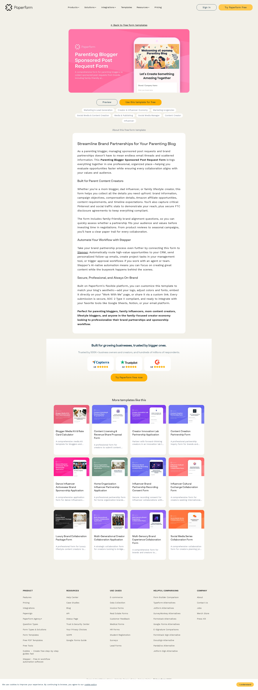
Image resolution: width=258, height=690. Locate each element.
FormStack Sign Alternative (166, 635)
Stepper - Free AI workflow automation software (36, 660)
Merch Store (203, 613)
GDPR (69, 635)
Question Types (30, 624)
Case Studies (72, 603)
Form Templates (31, 635)
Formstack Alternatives (164, 619)
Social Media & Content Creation (93, 115)
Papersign (27, 613)
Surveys (114, 640)
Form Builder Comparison (166, 597)
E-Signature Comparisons (166, 629)
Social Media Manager (149, 115)
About (200, 597)
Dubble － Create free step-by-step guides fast (40, 652)
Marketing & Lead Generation (98, 110)
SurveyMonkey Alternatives (167, 613)
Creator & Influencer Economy (133, 110)
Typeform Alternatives (164, 603)
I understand (245, 684)
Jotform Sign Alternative (165, 651)
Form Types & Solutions (34, 629)
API (67, 613)
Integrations (29, 608)
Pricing (158, 7)
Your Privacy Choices (76, 629)
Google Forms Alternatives (166, 624)
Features (27, 597)
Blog (68, 608)
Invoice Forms (117, 608)
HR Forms (115, 629)
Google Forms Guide (76, 640)
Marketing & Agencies (163, 110)
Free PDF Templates (33, 640)
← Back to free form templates (129, 25)
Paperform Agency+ (32, 619)
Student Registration (120, 635)
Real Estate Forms (119, 613)
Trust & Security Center (77, 624)
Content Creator (173, 115)
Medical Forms (117, 624)
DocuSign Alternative (163, 640)
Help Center (72, 597)
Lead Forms (115, 645)
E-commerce (116, 597)
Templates (126, 7)
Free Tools (28, 645)
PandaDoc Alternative (164, 645)
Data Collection (117, 603)
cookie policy (90, 684)
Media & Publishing (123, 115)
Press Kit (201, 619)
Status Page (72, 619)
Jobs (199, 608)
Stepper (82, 252)
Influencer (129, 121)
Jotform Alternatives (163, 608)
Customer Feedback (120, 619)
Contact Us (202, 603)
